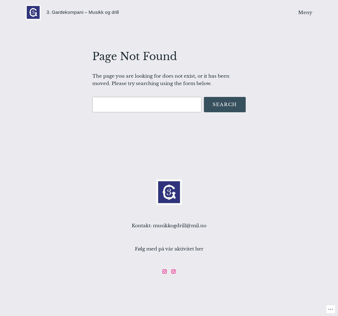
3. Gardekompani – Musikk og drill (83, 12)
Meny (305, 12)
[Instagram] (165, 271)
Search (225, 104)
